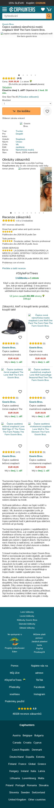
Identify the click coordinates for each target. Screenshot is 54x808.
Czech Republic (21, 749)
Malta (41, 778)
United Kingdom (17, 799)
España (30, 756)
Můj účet (15, 672)
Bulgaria (39, 735)
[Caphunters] (15, 9)
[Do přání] (47, 111)
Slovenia (14, 792)
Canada (17, 742)
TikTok (39, 680)
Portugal (20, 785)
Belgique (27, 735)
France (22, 764)
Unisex (19, 142)
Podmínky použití (14, 701)
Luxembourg (29, 778)
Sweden (25, 792)
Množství (6, 100)
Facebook (39, 687)
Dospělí (19, 134)
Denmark (37, 749)
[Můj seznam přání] (43, 9)
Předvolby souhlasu (14, 691)
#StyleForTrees (13, 680)
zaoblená (20, 147)
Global (32, 764)
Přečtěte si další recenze (14, 268)
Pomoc (15, 665)
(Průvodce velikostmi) (28, 97)
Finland (12, 764)
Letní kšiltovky (27, 612)
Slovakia (43, 785)
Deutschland (17, 756)
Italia (33, 771)
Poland (9, 785)
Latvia (41, 771)
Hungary (14, 771)
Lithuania (15, 778)
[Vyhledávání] (49, 16)
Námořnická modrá (25, 150)
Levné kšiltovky (27, 616)
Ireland (24, 771)
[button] (19, 75)
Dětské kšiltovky (27, 628)
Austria (17, 735)
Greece (42, 764)
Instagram (39, 694)
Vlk (17, 144)
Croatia (27, 742)
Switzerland (38, 792)
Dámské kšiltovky (27, 624)
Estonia (40, 756)
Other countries (37, 799)
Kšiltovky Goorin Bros (27, 620)
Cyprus (37, 742)
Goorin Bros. (8, 24)
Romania (32, 785)
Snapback (20, 139)
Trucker (19, 131)
